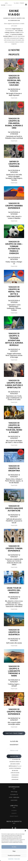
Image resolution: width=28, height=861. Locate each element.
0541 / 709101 (19, 3)
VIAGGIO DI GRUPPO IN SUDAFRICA (14, 632)
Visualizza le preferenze (14, 855)
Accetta (14, 847)
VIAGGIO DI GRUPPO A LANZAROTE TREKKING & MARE (14, 671)
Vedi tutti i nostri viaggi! (14, 733)
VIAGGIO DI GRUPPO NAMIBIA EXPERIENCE (14, 205)
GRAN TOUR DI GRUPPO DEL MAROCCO (14, 590)
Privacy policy (17, 859)
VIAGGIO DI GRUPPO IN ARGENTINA (14, 468)
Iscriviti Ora (14, 756)
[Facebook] (12, 828)
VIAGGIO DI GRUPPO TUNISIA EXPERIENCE (14, 548)
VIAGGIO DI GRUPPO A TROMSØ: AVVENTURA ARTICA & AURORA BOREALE (14, 339)
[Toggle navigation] (26, 4)
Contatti (14, 813)
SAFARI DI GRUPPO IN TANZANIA (14, 163)
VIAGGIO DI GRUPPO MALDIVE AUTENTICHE (14, 508)
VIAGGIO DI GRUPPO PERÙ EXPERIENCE (14, 711)
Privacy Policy (14, 816)
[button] (25, 831)
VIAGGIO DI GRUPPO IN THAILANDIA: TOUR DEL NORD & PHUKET (14, 427)
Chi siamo (14, 810)
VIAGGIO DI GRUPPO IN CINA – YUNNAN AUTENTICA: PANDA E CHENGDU (14, 247)
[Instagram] (15, 828)
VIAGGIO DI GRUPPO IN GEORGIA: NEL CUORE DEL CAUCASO (14, 80)
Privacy (18, 766)
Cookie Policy (11, 859)
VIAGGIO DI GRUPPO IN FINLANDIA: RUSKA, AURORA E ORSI (14, 123)
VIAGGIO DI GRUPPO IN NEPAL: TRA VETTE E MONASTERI (14, 291)
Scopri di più (14, 98)
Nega (14, 851)
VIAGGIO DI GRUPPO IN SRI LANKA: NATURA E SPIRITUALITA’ (14, 384)
